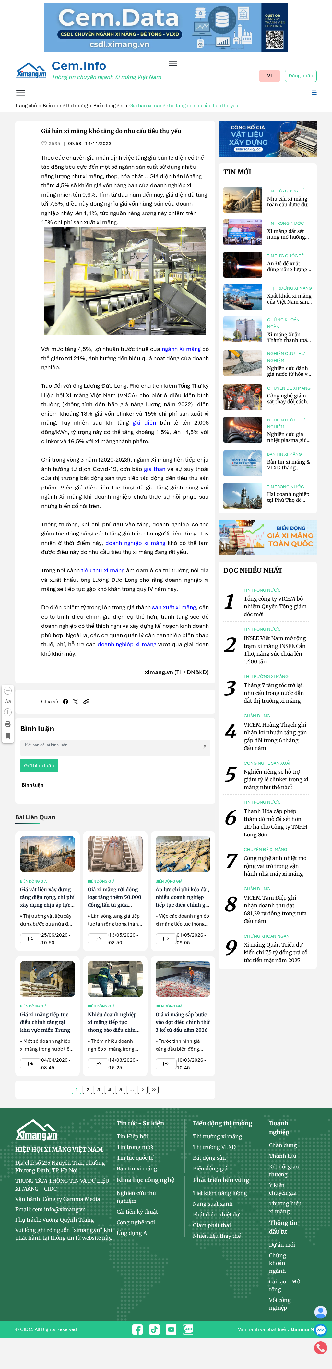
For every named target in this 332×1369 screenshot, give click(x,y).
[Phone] (320, 1347)
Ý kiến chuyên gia (283, 1189)
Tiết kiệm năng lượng (220, 1193)
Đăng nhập (301, 76)
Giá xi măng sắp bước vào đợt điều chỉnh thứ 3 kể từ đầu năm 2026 (183, 1022)
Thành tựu (282, 1156)
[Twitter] (75, 701)
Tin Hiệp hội (132, 1136)
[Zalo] (320, 1330)
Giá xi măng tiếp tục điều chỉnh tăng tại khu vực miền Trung (45, 1022)
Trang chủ (26, 105)
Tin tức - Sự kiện (140, 1123)
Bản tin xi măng (284, 454)
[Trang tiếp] (143, 1090)
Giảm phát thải (212, 1225)
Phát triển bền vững (221, 1180)
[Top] (166, 27)
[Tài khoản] (320, 1312)
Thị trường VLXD (214, 1147)
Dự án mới (282, 1244)
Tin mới (237, 172)
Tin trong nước (285, 223)
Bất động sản (209, 1158)
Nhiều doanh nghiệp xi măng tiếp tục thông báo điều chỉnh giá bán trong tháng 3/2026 (113, 1030)
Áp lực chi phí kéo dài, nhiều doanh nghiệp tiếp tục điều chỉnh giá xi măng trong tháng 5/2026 (182, 905)
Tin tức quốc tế (285, 191)
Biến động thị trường (65, 105)
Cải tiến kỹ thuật (137, 1211)
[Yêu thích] (8, 736)
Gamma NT (304, 1329)
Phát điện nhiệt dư (216, 1214)
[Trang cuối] (154, 1090)
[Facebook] (65, 701)
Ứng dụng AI (133, 1233)
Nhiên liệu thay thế (217, 1236)
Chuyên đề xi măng (289, 388)
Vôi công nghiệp (280, 1304)
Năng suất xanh (213, 1204)
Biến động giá (108, 105)
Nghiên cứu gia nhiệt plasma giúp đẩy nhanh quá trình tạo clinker (288, 443)
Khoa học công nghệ (145, 1180)
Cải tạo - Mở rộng (284, 1285)
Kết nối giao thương (284, 1170)
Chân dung (283, 1145)
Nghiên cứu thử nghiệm (286, 357)
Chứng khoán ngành (283, 323)
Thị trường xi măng (289, 288)
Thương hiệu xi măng (285, 1207)
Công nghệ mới (136, 1222)
